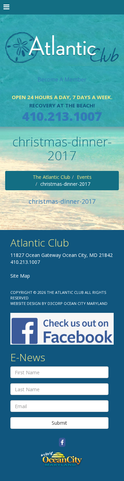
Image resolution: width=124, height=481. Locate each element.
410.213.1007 (62, 116)
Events (84, 177)
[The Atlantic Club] (62, 41)
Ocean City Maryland (85, 303)
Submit (59, 423)
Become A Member (62, 79)
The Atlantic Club (51, 177)
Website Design (25, 303)
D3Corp (55, 303)
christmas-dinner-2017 (62, 201)
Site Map (20, 275)
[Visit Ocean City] (62, 459)
